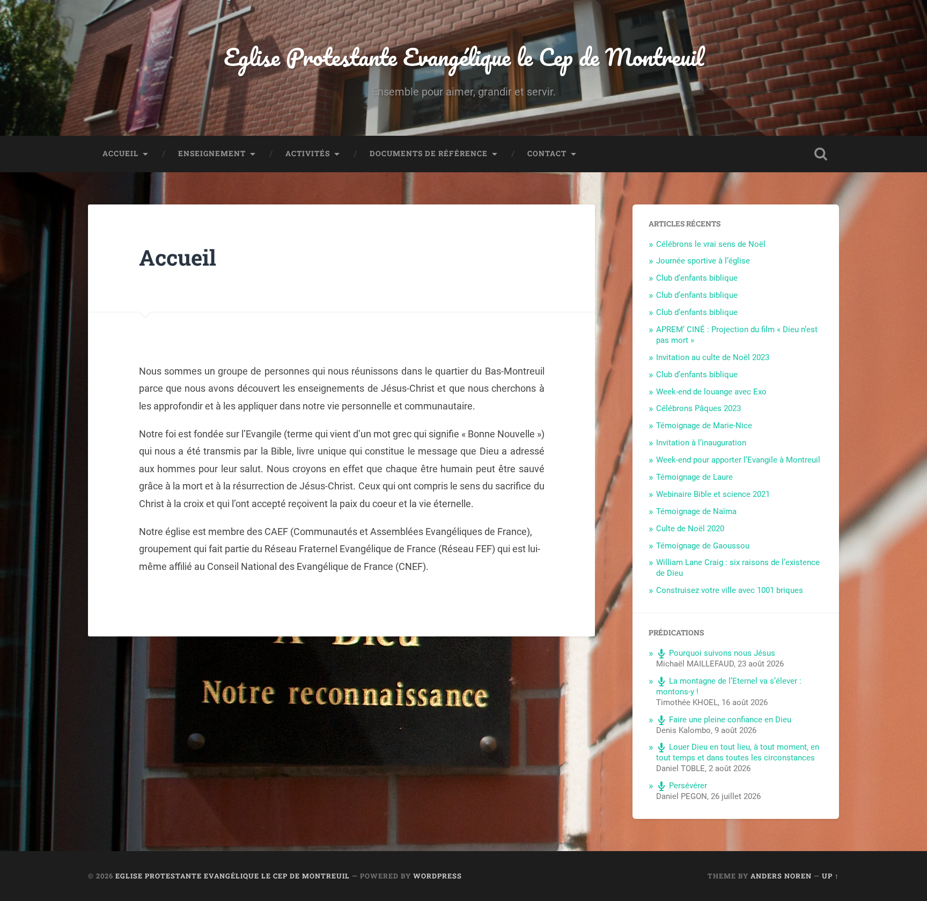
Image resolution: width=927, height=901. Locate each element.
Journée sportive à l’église (703, 261)
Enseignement (212, 153)
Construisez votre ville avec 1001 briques (729, 590)
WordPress (437, 875)
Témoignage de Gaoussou (702, 546)
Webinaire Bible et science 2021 (713, 494)
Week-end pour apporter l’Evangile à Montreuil (738, 460)
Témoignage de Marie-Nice (704, 425)
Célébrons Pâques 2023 (698, 408)
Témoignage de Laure (694, 477)
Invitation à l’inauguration (701, 443)
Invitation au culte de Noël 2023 (712, 357)
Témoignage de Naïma (696, 511)
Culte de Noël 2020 (690, 528)
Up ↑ (830, 875)
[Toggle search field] (821, 154)
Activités (307, 153)
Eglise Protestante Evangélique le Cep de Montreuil (464, 57)
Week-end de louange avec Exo (711, 392)
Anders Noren (781, 875)
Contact (546, 153)
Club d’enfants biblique (697, 278)
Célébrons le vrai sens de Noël (711, 244)
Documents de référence (429, 153)
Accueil (120, 153)
